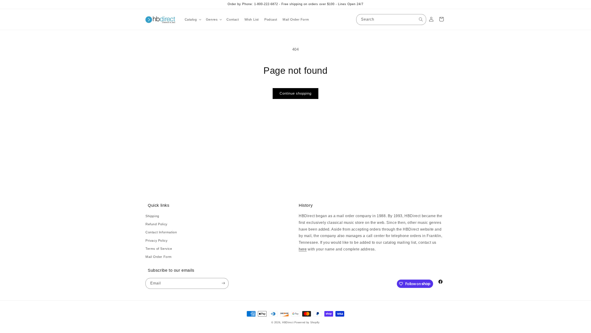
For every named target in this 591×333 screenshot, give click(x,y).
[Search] (421, 19)
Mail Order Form (158, 257)
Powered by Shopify (307, 322)
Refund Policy (156, 224)
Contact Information (161, 232)
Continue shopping (295, 93)
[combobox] (391, 19)
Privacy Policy (156, 240)
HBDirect (288, 322)
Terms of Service (158, 248)
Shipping (152, 216)
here (303, 249)
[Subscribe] (223, 283)
